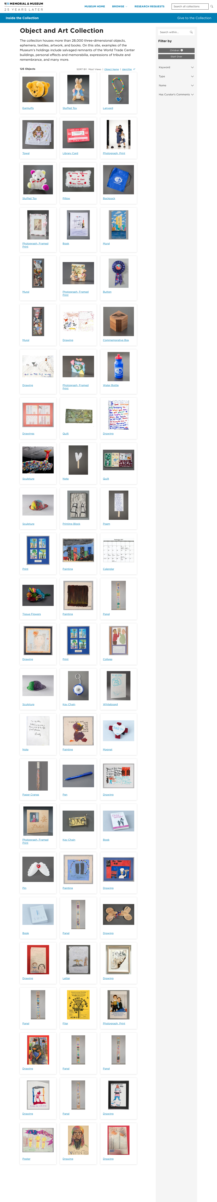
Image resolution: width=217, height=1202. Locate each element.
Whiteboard (110, 704)
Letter (66, 978)
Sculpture (28, 478)
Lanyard (108, 108)
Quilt (66, 433)
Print (25, 568)
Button (107, 291)
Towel (26, 153)
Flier (65, 1023)
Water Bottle (111, 385)
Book (66, 243)
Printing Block (71, 523)
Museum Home (95, 6)
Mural (106, 243)
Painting (68, 568)
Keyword (164, 67)
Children (175, 50)
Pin (24, 888)
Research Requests (149, 6)
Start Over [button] (176, 56)
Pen (65, 794)
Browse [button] (118, 6)
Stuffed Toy (70, 108)
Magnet (107, 749)
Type (162, 76)
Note (66, 478)
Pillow (66, 198)
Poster (26, 1158)
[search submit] (191, 32)
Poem (106, 523)
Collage (107, 659)
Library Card (70, 153)
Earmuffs (28, 108)
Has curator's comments (174, 94)
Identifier (127, 69)
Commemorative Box (116, 340)
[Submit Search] (211, 6)
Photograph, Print (114, 153)
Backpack (109, 198)
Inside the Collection (22, 18)
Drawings (28, 433)
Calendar (108, 568)
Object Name (111, 69)
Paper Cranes (30, 794)
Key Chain (69, 704)
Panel (106, 614)
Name (162, 85)
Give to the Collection (194, 18)
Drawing (68, 340)
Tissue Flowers (31, 614)
